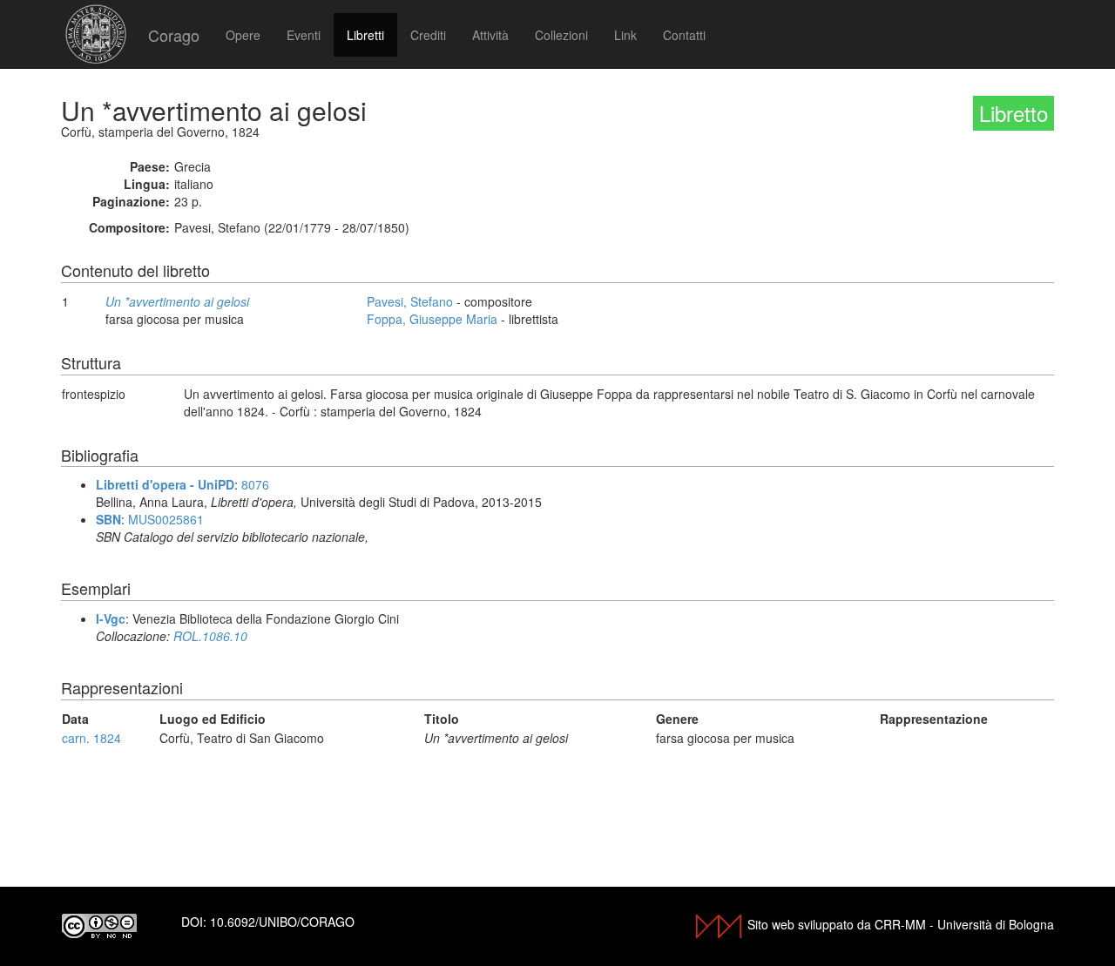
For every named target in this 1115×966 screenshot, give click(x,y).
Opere (243, 35)
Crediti (428, 35)
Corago (173, 35)
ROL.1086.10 (210, 636)
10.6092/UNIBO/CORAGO (282, 921)
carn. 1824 (91, 737)
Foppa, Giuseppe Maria (432, 319)
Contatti (684, 35)
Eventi (304, 35)
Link (625, 35)
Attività (490, 35)
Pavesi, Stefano (410, 301)
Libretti (365, 35)
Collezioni (561, 35)
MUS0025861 (166, 519)
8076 (255, 484)
